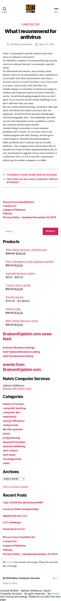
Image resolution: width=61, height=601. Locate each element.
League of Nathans (14, 209)
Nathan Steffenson (22, 44)
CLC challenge (12, 522)
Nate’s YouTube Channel (15, 486)
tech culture (10, 450)
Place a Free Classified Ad (18, 202)
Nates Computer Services (26, 578)
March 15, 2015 (46, 44)
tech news (9, 454)
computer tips (30, 24)
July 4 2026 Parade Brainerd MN (23, 502)
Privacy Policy (10, 583)
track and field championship (21, 509)
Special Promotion (14, 442)
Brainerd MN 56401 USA (17, 388)
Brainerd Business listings (19, 347)
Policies (7, 213)
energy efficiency (14, 420)
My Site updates (13, 429)
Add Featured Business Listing (21, 351)
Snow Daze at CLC (14, 529)
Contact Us (9, 205)
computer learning (14, 408)
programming (11, 437)
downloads (9, 416)
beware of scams (13, 403)
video (6, 463)
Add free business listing (18, 356)
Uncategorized (12, 458)
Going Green (10, 425)
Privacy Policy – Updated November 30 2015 (29, 217)
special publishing (14, 446)
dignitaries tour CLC (15, 515)
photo (6, 433)
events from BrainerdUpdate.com (22, 367)
